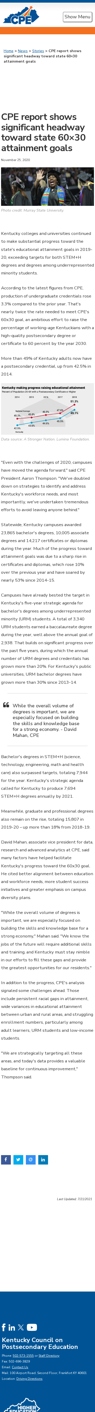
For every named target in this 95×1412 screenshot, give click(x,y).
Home (8, 50)
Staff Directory (49, 1356)
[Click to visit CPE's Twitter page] (21, 1327)
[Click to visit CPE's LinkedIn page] (11, 1327)
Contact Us (20, 1367)
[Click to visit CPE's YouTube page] (32, 1327)
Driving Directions (29, 1379)
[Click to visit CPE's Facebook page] (4, 1327)
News (23, 50)
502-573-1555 (23, 1356)
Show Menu (78, 17)
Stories (38, 50)
